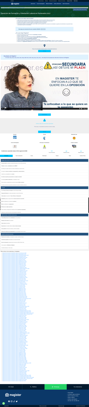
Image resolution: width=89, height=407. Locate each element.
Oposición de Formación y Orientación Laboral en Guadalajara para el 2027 (15, 277)
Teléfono (34, 387)
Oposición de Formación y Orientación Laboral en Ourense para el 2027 (14, 294)
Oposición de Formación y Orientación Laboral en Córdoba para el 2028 (14, 336)
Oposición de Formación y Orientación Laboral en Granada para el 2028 (14, 340)
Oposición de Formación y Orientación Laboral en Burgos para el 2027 (14, 264)
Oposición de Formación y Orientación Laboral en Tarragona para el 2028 (15, 367)
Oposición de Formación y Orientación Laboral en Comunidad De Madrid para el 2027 (17, 310)
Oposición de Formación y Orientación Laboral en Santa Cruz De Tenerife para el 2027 (17, 298)
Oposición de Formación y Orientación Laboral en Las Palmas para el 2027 (15, 284)
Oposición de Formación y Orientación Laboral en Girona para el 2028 (14, 339)
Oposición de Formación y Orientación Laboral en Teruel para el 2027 (14, 304)
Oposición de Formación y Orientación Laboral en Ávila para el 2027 (14, 259)
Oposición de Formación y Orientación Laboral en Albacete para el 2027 (14, 254)
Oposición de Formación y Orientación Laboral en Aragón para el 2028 (14, 380)
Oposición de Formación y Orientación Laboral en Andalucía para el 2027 (15, 315)
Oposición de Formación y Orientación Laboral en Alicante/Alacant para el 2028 (16, 319)
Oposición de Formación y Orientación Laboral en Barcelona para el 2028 (15, 326)
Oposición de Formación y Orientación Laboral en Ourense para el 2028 (14, 358)
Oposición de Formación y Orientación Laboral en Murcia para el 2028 (14, 356)
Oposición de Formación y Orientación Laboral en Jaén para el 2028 (14, 346)
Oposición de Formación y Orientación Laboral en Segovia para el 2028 (14, 364)
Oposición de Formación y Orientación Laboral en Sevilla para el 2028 (14, 365)
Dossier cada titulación (72, 399)
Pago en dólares (71, 397)
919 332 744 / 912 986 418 (73, 400)
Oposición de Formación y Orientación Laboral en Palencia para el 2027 (14, 295)
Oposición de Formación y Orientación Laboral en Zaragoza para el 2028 (15, 374)
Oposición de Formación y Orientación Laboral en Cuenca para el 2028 (14, 337)
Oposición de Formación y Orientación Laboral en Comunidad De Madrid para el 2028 (17, 375)
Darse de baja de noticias (73, 395)
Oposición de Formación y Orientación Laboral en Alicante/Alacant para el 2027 (16, 255)
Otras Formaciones (66, 3)
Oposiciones (33, 3)
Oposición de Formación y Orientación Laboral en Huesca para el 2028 (14, 344)
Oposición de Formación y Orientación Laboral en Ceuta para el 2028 (14, 334)
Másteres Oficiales (49, 3)
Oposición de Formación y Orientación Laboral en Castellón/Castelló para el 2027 (16, 268)
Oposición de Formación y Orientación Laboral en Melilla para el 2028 (14, 355)
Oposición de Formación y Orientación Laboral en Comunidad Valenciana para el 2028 (17, 376)
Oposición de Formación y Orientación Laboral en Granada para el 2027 (14, 276)
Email (12, 387)
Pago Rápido (70, 392)
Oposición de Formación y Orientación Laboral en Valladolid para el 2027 (15, 307)
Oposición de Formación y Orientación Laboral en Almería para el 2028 (14, 320)
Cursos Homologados (41, 3)
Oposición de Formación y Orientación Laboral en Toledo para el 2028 (14, 369)
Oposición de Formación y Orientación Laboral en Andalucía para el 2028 (15, 379)
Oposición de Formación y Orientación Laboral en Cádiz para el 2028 (14, 330)
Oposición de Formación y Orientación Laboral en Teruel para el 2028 (14, 368)
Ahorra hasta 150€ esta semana (80, 9)
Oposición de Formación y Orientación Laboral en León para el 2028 (14, 349)
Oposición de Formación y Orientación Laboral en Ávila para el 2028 (14, 324)
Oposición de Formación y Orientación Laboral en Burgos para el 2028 (14, 328)
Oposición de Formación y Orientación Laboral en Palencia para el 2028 (14, 359)
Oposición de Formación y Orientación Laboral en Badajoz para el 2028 (14, 325)
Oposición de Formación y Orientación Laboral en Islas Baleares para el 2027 (15, 280)
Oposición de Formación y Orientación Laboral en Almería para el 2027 (14, 256)
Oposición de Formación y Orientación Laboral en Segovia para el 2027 (14, 299)
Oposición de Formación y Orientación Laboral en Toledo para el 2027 (14, 305)
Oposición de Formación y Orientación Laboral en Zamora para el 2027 (14, 308)
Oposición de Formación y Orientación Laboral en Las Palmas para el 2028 (15, 348)
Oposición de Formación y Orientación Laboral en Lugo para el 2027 (14, 287)
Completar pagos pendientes (74, 394)
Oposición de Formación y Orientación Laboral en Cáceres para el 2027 (14, 265)
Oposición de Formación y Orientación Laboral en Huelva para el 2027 (14, 278)
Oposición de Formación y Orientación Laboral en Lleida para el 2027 (14, 286)
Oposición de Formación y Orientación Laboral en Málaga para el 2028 (14, 354)
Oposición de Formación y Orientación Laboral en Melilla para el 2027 (14, 290)
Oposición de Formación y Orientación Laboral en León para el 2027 (14, 285)
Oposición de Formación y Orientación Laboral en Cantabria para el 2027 (15, 267)
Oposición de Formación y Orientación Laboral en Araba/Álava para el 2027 (15, 257)
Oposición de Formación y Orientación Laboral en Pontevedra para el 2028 (15, 360)
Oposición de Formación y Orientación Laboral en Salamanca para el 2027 (15, 297)
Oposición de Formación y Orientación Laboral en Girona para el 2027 (14, 275)
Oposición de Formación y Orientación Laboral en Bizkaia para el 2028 (14, 327)
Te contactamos (78, 387)
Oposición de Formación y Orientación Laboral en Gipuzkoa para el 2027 (15, 274)
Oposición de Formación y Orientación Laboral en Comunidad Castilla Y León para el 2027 (17, 314)
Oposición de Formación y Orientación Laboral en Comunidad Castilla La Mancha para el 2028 (18, 377)
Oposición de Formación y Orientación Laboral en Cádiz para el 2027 (14, 266)
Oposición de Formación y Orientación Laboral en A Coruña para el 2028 (14, 317)
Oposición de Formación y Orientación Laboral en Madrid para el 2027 (14, 288)
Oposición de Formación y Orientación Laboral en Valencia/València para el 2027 (16, 306)
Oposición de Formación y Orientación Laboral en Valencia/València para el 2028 (16, 370)
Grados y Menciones (57, 3)
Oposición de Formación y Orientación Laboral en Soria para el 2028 (14, 366)
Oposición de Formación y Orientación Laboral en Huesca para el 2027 (14, 279)
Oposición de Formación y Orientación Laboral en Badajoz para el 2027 (14, 260)
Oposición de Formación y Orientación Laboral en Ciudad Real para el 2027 (15, 270)
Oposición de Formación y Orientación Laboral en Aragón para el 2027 (14, 316)
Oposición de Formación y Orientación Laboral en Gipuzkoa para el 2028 (15, 338)
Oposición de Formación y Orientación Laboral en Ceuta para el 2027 (14, 269)
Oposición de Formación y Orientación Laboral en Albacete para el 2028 (14, 318)
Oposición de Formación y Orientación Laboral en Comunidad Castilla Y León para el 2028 (17, 378)
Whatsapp (56, 387)
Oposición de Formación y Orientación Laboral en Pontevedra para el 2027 (15, 296)
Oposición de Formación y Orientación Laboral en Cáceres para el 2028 (14, 329)
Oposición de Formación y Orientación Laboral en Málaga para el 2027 (14, 289)
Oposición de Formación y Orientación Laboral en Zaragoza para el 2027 (15, 309)
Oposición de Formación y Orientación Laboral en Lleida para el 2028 (14, 350)
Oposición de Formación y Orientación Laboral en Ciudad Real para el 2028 (15, 335)
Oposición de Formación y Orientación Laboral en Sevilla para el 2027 (14, 300)
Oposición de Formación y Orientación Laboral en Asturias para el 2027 (14, 258)
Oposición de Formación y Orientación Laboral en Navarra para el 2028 (14, 357)
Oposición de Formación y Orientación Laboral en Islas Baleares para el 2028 (15, 345)
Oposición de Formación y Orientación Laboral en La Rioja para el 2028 (14, 347)
